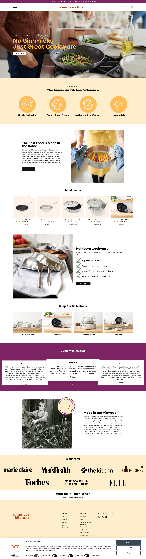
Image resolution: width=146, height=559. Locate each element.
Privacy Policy (84, 532)
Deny (128, 553)
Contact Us (65, 528)
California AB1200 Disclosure (86, 523)
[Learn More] (103, 266)
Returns (64, 525)
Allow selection (128, 547)
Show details (96, 555)
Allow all (128, 542)
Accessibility (84, 527)
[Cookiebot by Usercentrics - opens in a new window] (14, 555)
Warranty (65, 519)
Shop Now (29, 169)
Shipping (64, 522)
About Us (83, 517)
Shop (15, 7)
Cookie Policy (84, 530)
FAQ (63, 517)
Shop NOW (19, 53)
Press (81, 519)
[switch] (54, 555)
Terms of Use (84, 535)
